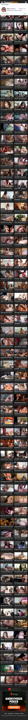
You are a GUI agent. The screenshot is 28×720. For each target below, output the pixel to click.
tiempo (12, 528)
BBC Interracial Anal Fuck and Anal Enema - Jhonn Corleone (20, 560)
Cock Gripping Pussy (19, 165)
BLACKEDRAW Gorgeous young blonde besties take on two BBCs (7, 233)
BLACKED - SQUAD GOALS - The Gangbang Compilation (7, 143)
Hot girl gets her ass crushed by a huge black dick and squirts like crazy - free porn (7, 64)
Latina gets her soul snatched (20, 312)
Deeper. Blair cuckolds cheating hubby (7, 289)
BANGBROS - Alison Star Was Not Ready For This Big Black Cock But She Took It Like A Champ (20, 30)
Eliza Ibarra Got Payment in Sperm (20, 492)
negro (4, 65)
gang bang (9, 167)
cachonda (16, 438)
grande (16, 212)
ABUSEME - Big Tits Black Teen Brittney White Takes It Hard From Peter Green (20, 459)
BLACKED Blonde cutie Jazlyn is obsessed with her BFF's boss (7, 244)
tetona (24, 110)
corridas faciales (13, 347)
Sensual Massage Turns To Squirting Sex (20, 425)
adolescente (17, 54)
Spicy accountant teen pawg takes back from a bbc (7, 132)
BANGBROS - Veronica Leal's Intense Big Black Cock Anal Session (20, 199)
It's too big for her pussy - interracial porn (7, 267)
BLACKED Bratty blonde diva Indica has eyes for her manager (20, 414)
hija (23, 133)
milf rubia (19, 156)
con (4, 246)
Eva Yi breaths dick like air (7, 109)
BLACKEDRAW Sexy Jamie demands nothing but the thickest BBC (7, 538)
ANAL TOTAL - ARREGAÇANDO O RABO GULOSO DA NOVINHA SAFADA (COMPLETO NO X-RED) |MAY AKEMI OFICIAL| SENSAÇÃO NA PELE (7, 301)
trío (15, 359)
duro (12, 54)
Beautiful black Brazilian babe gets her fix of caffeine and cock (20, 98)
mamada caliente (13, 505)
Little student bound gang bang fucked (7, 165)
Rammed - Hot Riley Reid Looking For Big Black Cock (20, 53)
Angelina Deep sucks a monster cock (20, 120)
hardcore (20, 32)
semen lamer (20, 313)
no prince (3, 562)
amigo (5, 381)
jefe (7, 246)
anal (3, 20)
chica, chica (23, 88)
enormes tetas (8, 223)
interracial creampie (12, 539)
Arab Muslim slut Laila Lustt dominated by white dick (7, 30)
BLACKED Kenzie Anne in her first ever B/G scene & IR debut (20, 380)
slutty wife (22, 438)
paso (15, 133)
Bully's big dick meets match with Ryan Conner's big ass (20, 211)
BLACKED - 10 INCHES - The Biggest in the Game (20, 368)
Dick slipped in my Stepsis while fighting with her (7, 492)
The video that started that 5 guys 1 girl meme (20, 87)
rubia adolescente (21, 539)
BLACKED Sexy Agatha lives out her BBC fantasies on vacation (7, 447)
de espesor (7, 77)
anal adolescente (21, 280)
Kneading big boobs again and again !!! (7, 256)
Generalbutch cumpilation (20, 346)
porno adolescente (11, 212)
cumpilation (24, 347)
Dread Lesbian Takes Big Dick (7, 459)
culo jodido (12, 280)
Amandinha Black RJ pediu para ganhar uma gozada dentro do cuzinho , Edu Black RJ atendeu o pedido (20, 41)
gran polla (20, 212)
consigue (3, 347)
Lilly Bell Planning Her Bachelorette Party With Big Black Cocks (20, 233)
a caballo (8, 122)
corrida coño (8, 471)
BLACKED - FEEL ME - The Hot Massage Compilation (7, 98)
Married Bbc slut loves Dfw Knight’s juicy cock (7, 41)
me (12, 381)
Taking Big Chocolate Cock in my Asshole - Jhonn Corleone (20, 301)
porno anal (6, 20)
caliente (13, 438)
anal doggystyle (7, 144)
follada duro (7, 54)
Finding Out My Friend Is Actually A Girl (20, 289)
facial (15, 77)
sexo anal (19, 483)
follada (2, 54)
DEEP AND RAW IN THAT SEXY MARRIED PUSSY (20, 19)
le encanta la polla (7, 43)
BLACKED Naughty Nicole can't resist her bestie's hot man (7, 504)
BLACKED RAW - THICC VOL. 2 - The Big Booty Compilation (7, 120)
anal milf (12, 20)
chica (19, 88)
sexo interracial (9, 404)
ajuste (15, 65)
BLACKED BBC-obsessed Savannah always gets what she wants (7, 346)
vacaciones (8, 449)
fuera (2, 449)
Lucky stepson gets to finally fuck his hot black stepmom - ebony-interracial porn (7, 549)
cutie (2, 246)
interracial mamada (11, 336)
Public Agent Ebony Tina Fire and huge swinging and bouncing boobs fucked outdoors (20, 222)
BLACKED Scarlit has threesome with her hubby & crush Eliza (20, 357)
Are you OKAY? (4, 154)
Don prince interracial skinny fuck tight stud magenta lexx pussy (7, 560)
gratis (10, 65)
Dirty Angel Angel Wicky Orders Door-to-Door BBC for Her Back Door (7, 19)
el (16, 370)
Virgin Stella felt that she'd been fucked (7, 357)
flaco (12, 562)
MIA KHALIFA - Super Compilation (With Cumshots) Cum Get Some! (20, 109)
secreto (2, 438)
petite (24, 325)
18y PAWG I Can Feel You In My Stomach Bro (20, 177)
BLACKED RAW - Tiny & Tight (20, 256)
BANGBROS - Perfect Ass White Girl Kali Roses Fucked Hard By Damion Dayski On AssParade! (20, 504)
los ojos (19, 415)
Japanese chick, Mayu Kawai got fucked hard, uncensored (7, 53)
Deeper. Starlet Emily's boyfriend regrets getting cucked (7, 414)
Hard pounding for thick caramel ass (7, 75)
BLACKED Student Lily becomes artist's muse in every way (7, 323)
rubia (6, 99)
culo (2, 65)
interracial (16, 20)
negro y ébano (21, 99)
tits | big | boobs (21, 471)
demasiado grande (5, 268)
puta (2, 32)
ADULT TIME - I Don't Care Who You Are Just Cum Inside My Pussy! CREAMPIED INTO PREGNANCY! (20, 515)
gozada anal (22, 43)
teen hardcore (24, 54)
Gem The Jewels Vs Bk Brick (7, 515)
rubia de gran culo (12, 99)
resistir (2, 505)
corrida (16, 32)
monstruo (18, 122)
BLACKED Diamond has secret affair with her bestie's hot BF (7, 436)
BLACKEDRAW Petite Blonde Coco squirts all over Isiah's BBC (7, 425)
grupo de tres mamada (22, 359)
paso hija (19, 133)
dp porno (23, 144)
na (1, 88)
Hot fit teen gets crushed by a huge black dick (20, 64)
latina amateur (7, 516)
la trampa (3, 291)
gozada (16, 43)
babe (15, 110)
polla (2, 483)
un (15, 122)
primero (18, 381)
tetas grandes (22, 223)
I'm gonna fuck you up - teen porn (20, 526)
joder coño (22, 528)
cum (19, 291)
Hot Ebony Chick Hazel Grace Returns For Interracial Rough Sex (7, 188)
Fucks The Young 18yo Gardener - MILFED (7, 199)
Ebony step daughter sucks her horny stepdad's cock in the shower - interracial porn (20, 132)
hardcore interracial (10, 189)
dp (20, 144)
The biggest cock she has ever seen (7, 481)
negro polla (20, 167)
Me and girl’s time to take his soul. (7, 526)
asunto (6, 438)
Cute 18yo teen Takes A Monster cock (7, 312)
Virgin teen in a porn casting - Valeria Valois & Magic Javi (7, 211)
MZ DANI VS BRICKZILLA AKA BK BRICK (20, 335)
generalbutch (17, 347)
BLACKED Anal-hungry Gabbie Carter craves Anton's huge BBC (7, 222)
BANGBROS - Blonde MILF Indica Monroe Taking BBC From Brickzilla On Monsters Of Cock (20, 154)
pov (21, 246)
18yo (2, 201)
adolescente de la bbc (12, 133)
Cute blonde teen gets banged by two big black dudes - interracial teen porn (20, 538)
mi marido (8, 291)
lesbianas (7, 460)
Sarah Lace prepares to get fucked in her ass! (7, 278)
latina (2, 516)
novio (2, 415)
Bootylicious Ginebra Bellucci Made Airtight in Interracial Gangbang (20, 143)
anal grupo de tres (12, 178)
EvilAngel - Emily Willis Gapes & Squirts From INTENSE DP (20, 278)
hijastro (2, 550)
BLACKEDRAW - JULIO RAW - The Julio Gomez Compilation (20, 244)
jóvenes (2, 235)
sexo (22, 291)
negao (4, 88)
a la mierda (17, 528)
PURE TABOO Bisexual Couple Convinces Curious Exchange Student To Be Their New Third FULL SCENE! (7, 177)
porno (2, 302)
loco (7, 65)
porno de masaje (22, 426)
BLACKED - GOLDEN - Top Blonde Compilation (20, 267)
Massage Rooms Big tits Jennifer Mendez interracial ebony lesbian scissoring (20, 470)
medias (2, 99)
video (15, 88)
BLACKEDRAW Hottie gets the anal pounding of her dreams (7, 391)
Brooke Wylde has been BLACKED (7, 368)
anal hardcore (20, 201)
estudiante (3, 167)
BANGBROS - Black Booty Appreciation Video (20, 447)
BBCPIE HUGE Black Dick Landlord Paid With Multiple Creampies (20, 391)
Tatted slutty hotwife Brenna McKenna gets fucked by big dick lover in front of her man (20, 436)
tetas (15, 471)
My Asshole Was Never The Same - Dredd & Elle (20, 481)
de (2, 381)
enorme (3, 223)
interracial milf (12, 201)
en (15, 144)
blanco (5, 32)
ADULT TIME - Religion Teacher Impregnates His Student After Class (20, 188)
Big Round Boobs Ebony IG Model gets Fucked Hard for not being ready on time (20, 75)
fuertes (2, 77)
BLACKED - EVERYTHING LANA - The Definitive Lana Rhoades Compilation (7, 335)
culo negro (20, 449)
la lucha (4, 494)
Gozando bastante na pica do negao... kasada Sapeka (7, 87)
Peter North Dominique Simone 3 (20, 402)
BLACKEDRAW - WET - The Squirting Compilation (7, 470)
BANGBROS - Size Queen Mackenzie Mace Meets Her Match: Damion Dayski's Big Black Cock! (20, 323)
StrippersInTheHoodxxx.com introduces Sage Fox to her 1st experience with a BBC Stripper (20, 549)
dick (8, 32)
